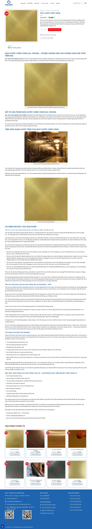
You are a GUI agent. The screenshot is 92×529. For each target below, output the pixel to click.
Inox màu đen (15, 480)
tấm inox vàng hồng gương (77, 449)
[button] (7, 40)
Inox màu (36, 3)
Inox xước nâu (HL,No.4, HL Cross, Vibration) (36, 450)
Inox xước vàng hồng (56, 449)
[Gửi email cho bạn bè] (46, 38)
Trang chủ (23, 3)
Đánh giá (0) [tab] (17, 47)
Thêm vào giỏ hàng (54, 29)
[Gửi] (85, 3)
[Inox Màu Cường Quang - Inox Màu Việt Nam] (12, 3)
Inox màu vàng (55, 10)
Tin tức (52, 3)
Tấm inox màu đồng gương (35, 480)
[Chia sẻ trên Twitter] (44, 38)
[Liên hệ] (2, 526)
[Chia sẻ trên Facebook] (41, 38)
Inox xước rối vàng (14, 449)
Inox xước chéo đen (56, 480)
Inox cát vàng (77, 480)
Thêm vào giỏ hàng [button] (15, 454)
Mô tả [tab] (10, 47)
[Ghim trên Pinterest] (49, 38)
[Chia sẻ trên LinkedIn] (52, 38)
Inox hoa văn (44, 3)
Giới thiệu (30, 3)
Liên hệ (58, 3)
